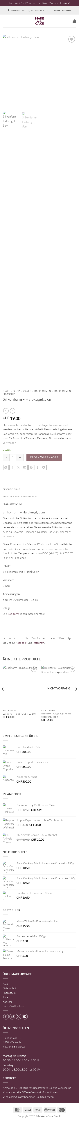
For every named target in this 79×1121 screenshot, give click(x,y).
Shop (16, 391)
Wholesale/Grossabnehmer (19, 1097)
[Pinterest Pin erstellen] (31, 467)
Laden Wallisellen (13, 1006)
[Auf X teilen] (18, 467)
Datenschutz (10, 988)
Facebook (21, 642)
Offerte (26, 1092)
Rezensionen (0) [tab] (12, 503)
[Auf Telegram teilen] (43, 467)
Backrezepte (40, 1087)
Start (6, 391)
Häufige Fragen (44, 1097)
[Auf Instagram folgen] (12, 1016)
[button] (5, 21)
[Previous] (9, 71)
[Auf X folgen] (18, 1016)
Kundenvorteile (12, 1092)
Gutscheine (64, 1087)
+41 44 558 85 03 (14, 1046)
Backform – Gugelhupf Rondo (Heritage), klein (56, 715)
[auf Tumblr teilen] (37, 467)
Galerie (53, 1087)
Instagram (38, 642)
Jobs (5, 997)
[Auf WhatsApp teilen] (6, 467)
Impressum (9, 992)
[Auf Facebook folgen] (6, 1016)
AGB (5, 983)
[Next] (70, 71)
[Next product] (5, 411)
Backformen (42, 391)
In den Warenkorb (44, 457)
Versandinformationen (44, 1092)
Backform (13, 613)
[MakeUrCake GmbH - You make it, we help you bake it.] (39, 21)
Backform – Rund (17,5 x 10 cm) (19, 713)
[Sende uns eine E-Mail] (25, 1016)
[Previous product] (12, 411)
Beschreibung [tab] (11, 489)
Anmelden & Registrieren (18, 1087)
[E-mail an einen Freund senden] (25, 467)
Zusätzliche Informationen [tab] (20, 496)
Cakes (27, 391)
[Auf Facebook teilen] (12, 467)
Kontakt (7, 1001)
